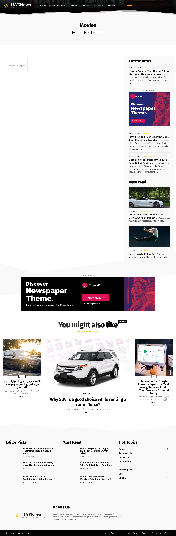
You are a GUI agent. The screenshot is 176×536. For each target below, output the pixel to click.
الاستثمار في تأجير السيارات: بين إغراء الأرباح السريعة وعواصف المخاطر (22, 384)
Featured (133, 211)
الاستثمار (22, 377)
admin (22, 397)
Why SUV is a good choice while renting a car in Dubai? (88, 402)
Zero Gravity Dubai (140, 254)
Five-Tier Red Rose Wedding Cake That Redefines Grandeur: (39, 463)
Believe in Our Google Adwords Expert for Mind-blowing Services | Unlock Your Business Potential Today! (154, 387)
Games (88, 33)
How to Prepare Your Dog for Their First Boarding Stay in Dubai (38, 451)
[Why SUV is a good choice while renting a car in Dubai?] (88, 366)
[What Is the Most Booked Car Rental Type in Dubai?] (149, 197)
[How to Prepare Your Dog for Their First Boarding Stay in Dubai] (13, 452)
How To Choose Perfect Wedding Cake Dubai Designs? (39, 477)
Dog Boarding (135, 68)
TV (101, 33)
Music (95, 33)
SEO (154, 377)
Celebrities (78, 33)
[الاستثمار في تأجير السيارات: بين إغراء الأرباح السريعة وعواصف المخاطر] (22, 357)
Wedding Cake (135, 133)
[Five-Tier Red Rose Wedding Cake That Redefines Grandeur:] (13, 466)
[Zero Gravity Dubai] (149, 236)
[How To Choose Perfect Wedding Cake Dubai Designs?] (13, 480)
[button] (169, 5)
